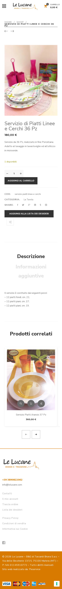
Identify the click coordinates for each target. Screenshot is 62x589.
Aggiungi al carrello (21, 180)
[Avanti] (12, 31)
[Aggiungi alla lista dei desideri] (52, 352)
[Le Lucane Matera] (3, 543)
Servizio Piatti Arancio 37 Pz (31, 414)
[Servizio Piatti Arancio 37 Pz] (31, 379)
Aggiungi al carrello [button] (31, 403)
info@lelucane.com (12, 484)
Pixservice (34, 569)
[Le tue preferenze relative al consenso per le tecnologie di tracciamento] (57, 584)
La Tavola (28, 199)
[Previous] (6, 31)
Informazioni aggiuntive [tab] (31, 271)
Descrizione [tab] (31, 256)
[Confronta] (10, 222)
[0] (45, 6)
